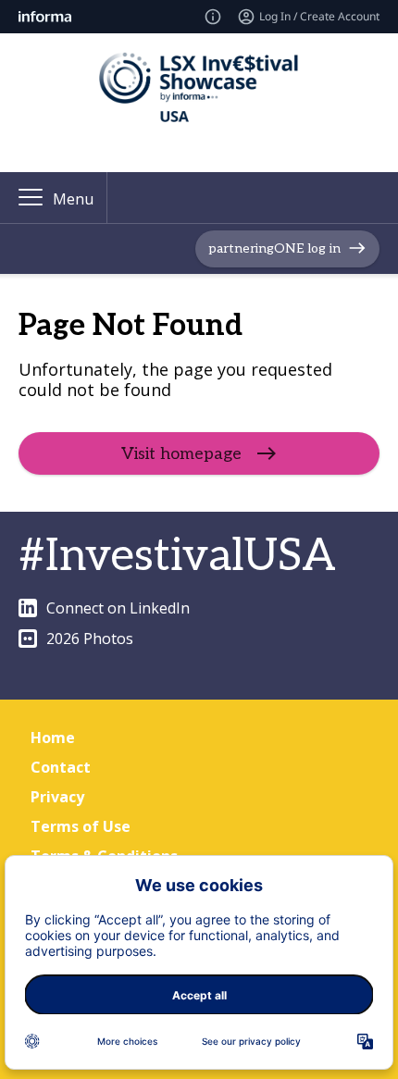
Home (53, 737)
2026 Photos (89, 638)
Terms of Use (81, 826)
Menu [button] (73, 199)
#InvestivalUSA (177, 556)
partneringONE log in (274, 248)
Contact (61, 767)
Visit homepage (181, 454)
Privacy (57, 797)
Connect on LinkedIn (118, 608)
